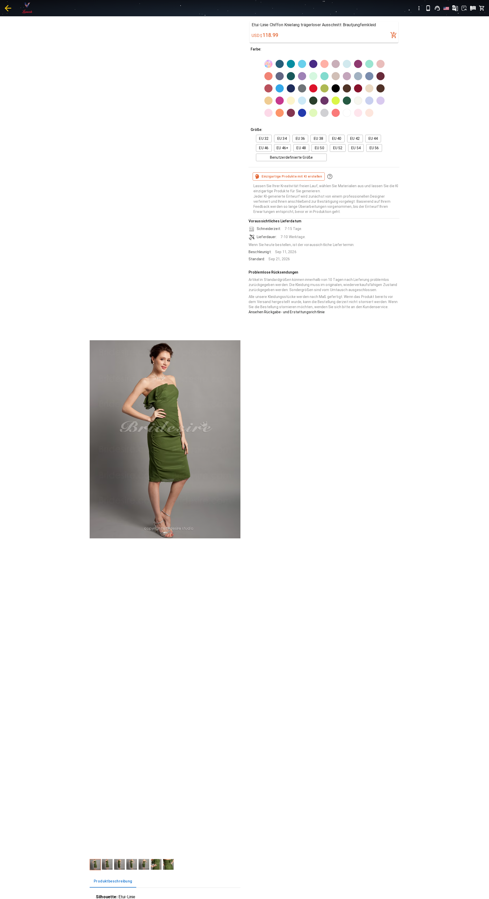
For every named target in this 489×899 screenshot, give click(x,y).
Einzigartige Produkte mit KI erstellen (292, 176)
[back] (8, 8)
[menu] (419, 8)
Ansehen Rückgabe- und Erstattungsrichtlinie (287, 312)
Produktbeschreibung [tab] (113, 881)
